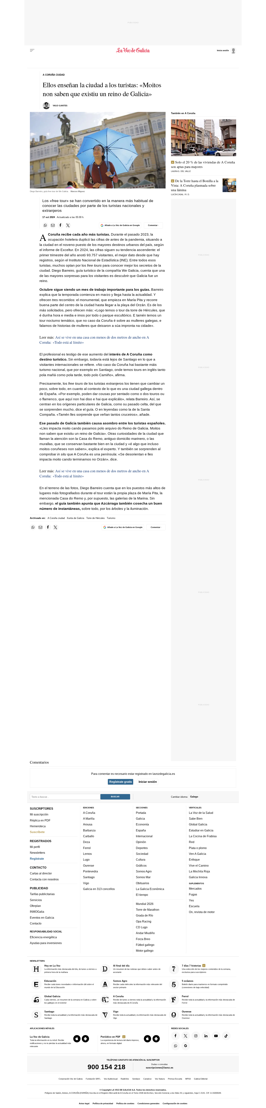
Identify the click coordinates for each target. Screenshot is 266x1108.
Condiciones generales (148, 1103)
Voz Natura (160, 1079)
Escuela (194, 906)
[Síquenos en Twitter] (185, 1035)
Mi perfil (35, 846)
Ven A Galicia (197, 853)
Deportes (142, 848)
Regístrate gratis (120, 781)
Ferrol (87, 848)
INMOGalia (37, 911)
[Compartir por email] (53, 225)
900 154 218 (106, 1067)
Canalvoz (147, 1079)
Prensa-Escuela (175, 1079)
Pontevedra (90, 871)
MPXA (188, 1079)
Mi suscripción (39, 814)
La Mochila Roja (199, 871)
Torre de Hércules (95, 518)
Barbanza (89, 830)
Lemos (87, 853)
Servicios (36, 900)
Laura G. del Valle (181, 171)
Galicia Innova (198, 877)
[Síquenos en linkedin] (206, 1035)
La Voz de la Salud (201, 812)
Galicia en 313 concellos (99, 889)
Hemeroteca (38, 826)
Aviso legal (84, 1103)
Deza (86, 842)
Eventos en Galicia (42, 917)
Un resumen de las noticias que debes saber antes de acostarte (137, 968)
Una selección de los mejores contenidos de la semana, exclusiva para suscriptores (206, 968)
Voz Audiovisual (110, 1079)
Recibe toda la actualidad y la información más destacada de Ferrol (208, 999)
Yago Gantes (60, 105)
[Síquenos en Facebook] (175, 1035)
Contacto (35, 923)
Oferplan (35, 905)
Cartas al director (41, 873)
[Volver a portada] (133, 50)
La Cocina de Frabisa (203, 836)
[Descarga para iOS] (77, 1038)
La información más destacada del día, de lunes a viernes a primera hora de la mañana (70, 968)
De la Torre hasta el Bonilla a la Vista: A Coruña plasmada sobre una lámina (194, 185)
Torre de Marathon (147, 909)
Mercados (195, 888)
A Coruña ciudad (56, 518)
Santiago (89, 877)
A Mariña (88, 818)
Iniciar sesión (148, 781)
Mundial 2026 (144, 903)
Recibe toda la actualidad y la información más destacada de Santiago (70, 1014)
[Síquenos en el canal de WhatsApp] (175, 1046)
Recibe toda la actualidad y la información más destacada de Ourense (208, 1014)
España (141, 830)
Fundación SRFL (93, 1079)
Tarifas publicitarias (42, 894)
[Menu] (32, 50)
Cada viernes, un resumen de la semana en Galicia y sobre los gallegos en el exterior (70, 999)
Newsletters (37, 852)
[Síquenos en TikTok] (226, 1035)
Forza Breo (143, 939)
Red (191, 842)
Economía (142, 824)
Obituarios (142, 883)
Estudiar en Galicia (201, 830)
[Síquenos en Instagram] (195, 1035)
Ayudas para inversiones (46, 943)
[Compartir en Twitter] (68, 225)
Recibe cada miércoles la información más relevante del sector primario (137, 984)
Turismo (111, 518)
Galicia (140, 818)
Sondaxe (136, 1079)
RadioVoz (125, 1079)
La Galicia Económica (150, 889)
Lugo (86, 859)
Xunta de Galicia (75, 518)
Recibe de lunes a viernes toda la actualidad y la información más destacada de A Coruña (139, 999)
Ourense (88, 865)
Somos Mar (143, 877)
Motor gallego (144, 950)
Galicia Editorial (200, 1079)
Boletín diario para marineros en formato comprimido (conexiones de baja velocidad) (205, 984)
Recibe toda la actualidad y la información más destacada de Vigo (139, 1014)
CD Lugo (141, 927)
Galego (194, 796)
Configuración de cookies (175, 1103)
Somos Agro (144, 871)
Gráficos (141, 865)
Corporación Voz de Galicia (71, 1079)
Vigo (86, 883)
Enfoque (194, 859)
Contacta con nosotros (44, 879)
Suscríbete (37, 832)
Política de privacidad (103, 1103)
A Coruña (89, 812)
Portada (141, 812)
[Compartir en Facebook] (60, 225)
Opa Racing (143, 921)
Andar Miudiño (145, 933)
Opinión (141, 842)
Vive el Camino (199, 865)
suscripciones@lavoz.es (159, 1067)
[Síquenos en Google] (185, 1046)
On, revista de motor (202, 912)
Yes (191, 900)
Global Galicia (198, 824)
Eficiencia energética (43, 937)
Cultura (140, 859)
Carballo (88, 836)
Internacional (144, 836)
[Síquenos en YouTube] (216, 1035)
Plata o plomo (198, 848)
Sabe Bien (195, 818)
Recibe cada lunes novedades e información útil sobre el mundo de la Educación (69, 984)
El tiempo (142, 894)
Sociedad (142, 853)
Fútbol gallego (145, 944)
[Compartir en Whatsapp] (45, 225)
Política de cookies (125, 1103)
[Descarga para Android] (85, 1038)
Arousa (87, 824)
